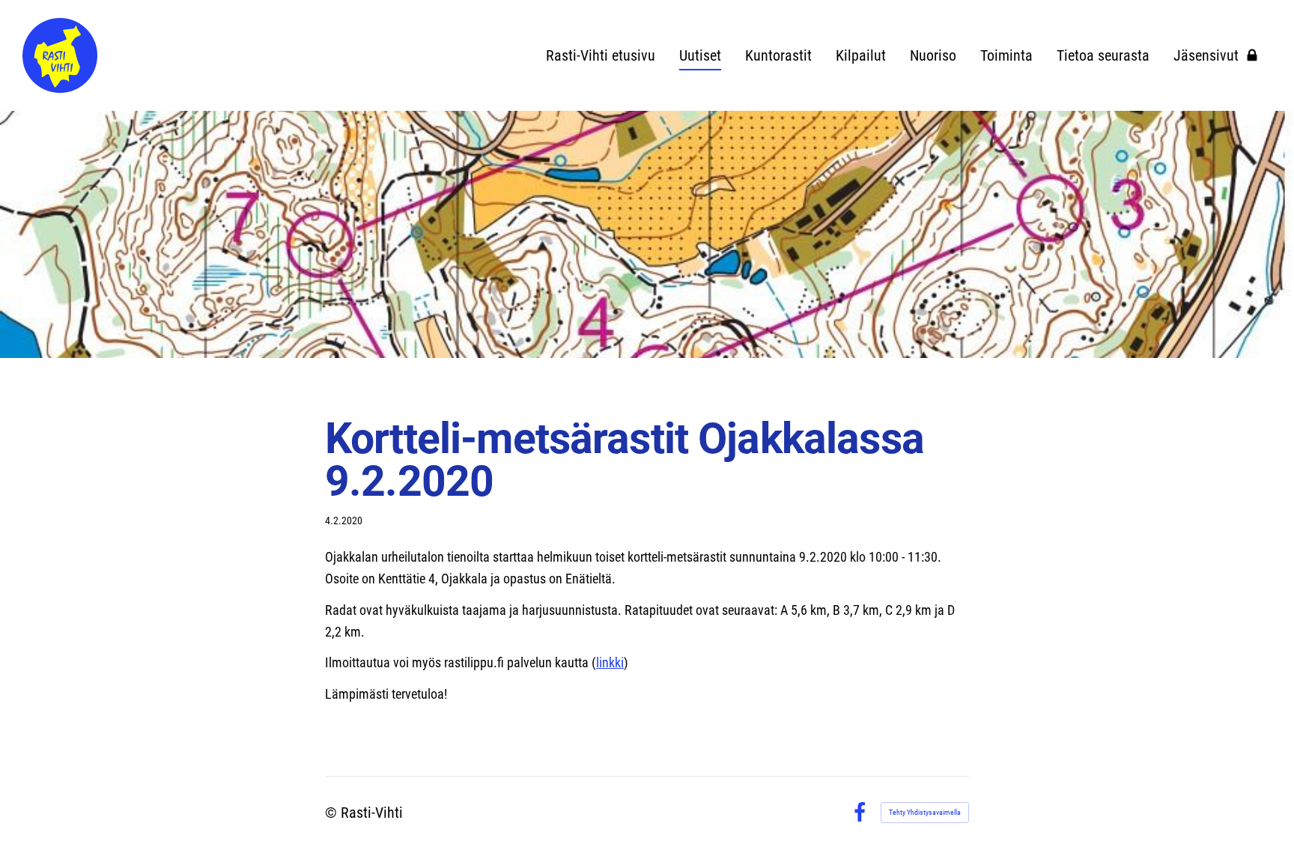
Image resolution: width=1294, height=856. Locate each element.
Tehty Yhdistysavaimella (925, 812)
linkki (610, 662)
